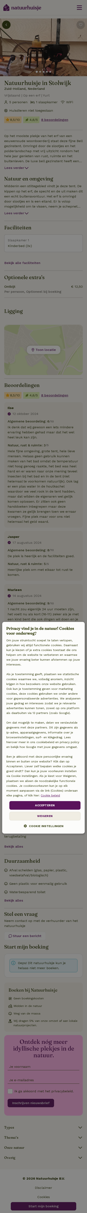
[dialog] (43, 728)
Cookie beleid (50, 795)
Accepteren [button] (45, 805)
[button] (43, 826)
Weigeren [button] (45, 816)
